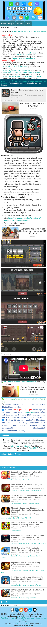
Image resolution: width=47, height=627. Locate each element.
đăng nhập (15, 446)
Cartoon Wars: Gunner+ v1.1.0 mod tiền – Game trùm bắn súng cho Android (28, 524)
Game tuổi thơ (34, 503)
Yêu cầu (20, 24)
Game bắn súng (16, 480)
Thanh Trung (31, 53)
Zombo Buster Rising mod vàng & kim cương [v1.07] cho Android (26, 473)
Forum (28, 24)
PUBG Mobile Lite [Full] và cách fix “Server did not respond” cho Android (26, 549)
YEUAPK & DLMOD (19, 624)
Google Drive (29, 412)
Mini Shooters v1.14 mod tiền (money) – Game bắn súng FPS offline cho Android (27, 578)
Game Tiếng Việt (25, 518)
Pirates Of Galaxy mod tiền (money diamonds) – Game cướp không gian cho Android (27, 510)
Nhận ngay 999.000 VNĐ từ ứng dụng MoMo (29, 31)
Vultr (29, 622)
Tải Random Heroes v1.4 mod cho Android (20, 382)
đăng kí (27, 446)
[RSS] (21, 611)
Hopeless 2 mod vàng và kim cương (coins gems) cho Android (25, 564)
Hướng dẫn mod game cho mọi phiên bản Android (22, 72)
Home (3, 24)
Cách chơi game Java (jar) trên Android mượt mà (22, 76)
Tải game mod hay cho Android (23, 59)
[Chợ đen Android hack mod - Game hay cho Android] (12, 611)
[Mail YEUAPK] (35, 611)
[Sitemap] (30, 611)
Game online (42, 543)
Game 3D (14, 490)
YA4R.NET (33, 448)
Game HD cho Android (25, 618)
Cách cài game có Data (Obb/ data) (16, 70)
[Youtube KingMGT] (26, 611)
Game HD (26, 480)
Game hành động (35, 490)
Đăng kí (11, 24)
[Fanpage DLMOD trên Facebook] (17, 611)
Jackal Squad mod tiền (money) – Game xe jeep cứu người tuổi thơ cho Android (28, 496)
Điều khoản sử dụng (8, 618)
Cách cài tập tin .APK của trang (15, 67)
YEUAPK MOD (23, 55)
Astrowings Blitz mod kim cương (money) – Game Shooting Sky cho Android (28, 536)
